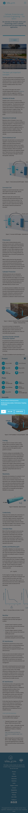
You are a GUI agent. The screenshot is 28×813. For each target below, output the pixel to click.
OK (3, 411)
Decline (10, 411)
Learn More (19, 411)
